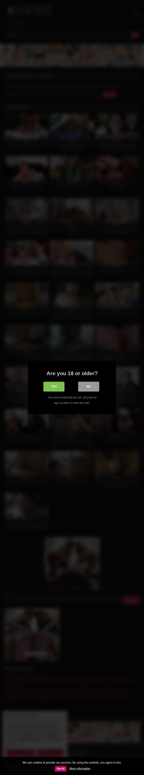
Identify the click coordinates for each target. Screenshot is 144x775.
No (89, 386)
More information (80, 768)
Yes (54, 386)
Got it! (61, 768)
